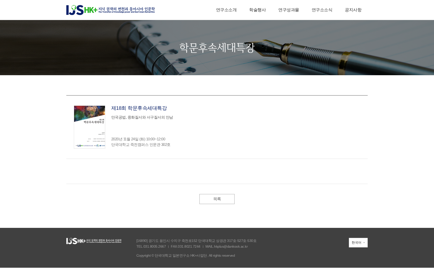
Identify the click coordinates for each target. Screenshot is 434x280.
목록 (217, 199)
